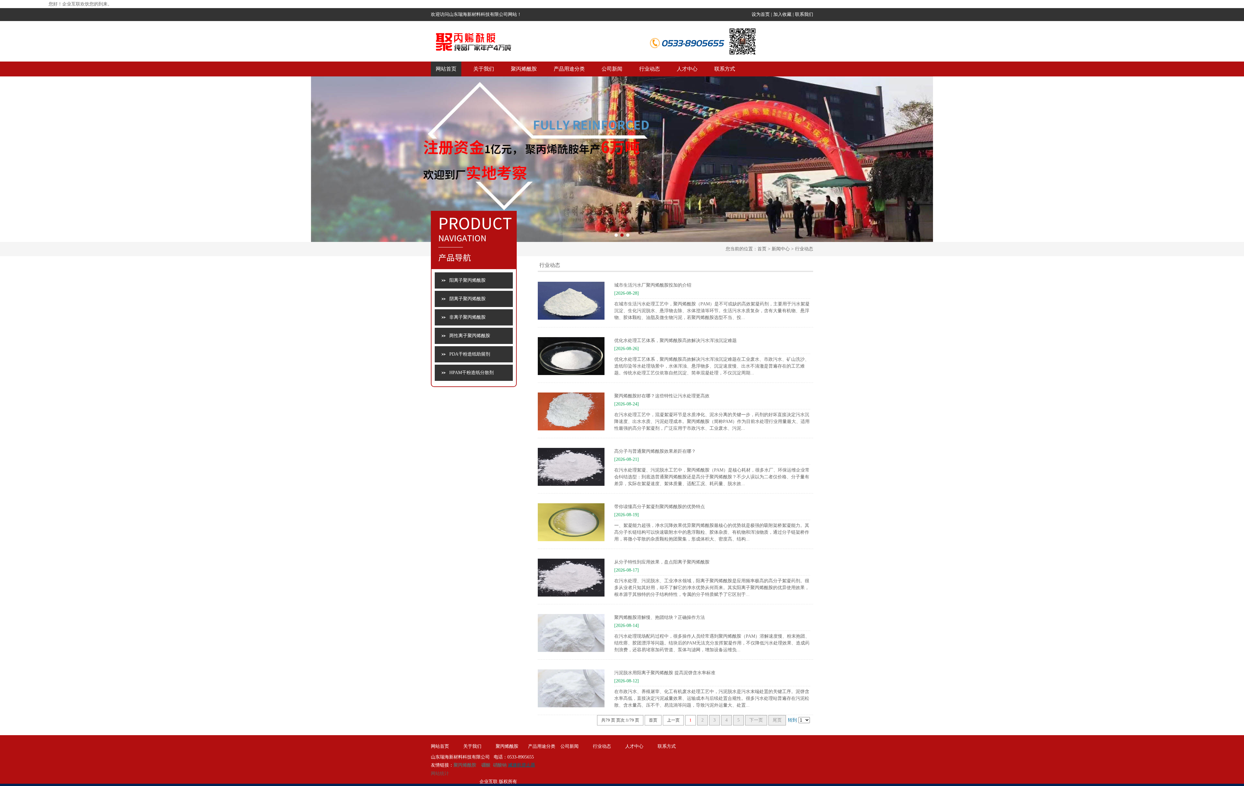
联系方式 (724, 69)
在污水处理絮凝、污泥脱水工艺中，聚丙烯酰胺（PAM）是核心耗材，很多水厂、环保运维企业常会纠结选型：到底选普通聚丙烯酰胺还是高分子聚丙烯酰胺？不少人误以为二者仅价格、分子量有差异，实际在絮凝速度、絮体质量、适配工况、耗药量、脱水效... (712, 477)
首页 (761, 248)
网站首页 (446, 69)
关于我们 (483, 69)
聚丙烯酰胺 (524, 69)
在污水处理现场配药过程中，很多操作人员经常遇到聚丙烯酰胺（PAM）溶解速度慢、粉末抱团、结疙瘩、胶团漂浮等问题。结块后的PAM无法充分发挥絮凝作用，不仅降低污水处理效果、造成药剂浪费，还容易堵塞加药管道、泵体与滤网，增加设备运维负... (712, 643)
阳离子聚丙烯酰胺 (467, 280)
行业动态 (649, 69)
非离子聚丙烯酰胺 (467, 317)
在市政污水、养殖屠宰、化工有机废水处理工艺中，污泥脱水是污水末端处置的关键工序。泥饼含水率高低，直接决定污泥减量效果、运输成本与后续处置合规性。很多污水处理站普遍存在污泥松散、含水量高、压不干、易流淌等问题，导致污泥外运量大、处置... (711, 698)
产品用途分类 (569, 69)
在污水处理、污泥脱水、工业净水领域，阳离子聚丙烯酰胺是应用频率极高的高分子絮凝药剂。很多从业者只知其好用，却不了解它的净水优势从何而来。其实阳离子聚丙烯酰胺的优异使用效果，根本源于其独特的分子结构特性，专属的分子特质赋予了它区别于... (711, 587)
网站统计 (440, 773)
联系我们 (804, 14)
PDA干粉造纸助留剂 (469, 354)
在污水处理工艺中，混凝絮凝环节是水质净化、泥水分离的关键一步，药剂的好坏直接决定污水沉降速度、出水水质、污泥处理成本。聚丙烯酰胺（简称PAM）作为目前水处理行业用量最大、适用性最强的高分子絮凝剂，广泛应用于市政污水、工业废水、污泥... (712, 421)
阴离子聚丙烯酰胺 (467, 298)
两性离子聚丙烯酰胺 (469, 335)
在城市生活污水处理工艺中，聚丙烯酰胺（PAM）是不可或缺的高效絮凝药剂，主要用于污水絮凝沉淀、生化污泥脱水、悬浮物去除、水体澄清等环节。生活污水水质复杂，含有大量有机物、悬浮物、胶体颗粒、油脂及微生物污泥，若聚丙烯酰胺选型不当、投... (712, 311)
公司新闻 (612, 69)
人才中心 (687, 69)
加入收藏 (782, 14)
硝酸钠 (500, 765)
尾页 (777, 720)
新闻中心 (781, 248)
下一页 (756, 720)
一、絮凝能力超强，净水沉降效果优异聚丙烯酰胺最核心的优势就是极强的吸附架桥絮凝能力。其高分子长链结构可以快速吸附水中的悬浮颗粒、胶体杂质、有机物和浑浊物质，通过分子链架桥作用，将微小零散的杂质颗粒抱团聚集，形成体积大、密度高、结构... (711, 532)
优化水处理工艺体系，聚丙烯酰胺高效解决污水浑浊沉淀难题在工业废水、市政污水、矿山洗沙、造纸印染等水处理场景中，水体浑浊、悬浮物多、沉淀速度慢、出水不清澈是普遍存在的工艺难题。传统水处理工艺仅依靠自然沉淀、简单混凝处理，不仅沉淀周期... (711, 366)
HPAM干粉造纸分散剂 (471, 372)
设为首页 (761, 14)
